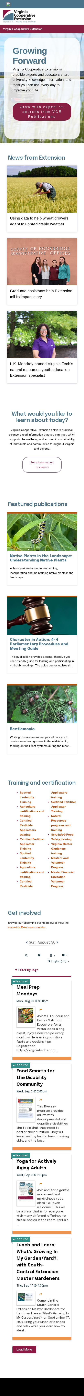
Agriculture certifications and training (32, 811)
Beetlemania (22, 729)
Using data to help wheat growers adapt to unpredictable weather (39, 221)
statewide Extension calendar (26, 927)
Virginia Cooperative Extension (22, 28)
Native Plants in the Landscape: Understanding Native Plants (42, 558)
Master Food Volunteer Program (60, 862)
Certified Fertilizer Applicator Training (32, 844)
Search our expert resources (42, 465)
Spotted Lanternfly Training (27, 797)
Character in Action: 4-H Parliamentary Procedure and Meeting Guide (39, 644)
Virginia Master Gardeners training (61, 848)
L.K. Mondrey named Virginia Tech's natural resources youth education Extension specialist (41, 369)
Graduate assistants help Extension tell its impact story (41, 294)
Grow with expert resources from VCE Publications (42, 111)
